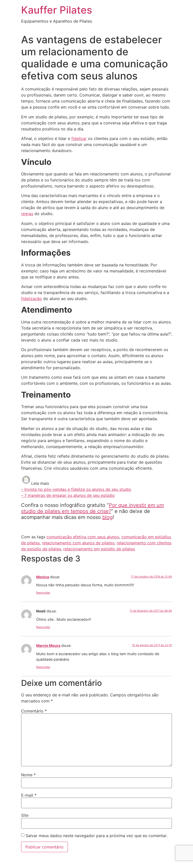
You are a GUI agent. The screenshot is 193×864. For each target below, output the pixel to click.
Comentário (34, 711)
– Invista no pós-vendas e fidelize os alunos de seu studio (76, 489)
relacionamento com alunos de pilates (78, 542)
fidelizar (79, 138)
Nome (28, 775)
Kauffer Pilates (56, 10)
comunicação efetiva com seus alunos (82, 536)
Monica (42, 577)
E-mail (28, 795)
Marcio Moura (48, 645)
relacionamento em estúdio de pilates (99, 548)
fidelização (31, 298)
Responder (43, 592)
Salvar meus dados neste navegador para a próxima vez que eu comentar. (96, 836)
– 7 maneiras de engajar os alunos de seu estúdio (68, 495)
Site (24, 815)
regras (27, 213)
